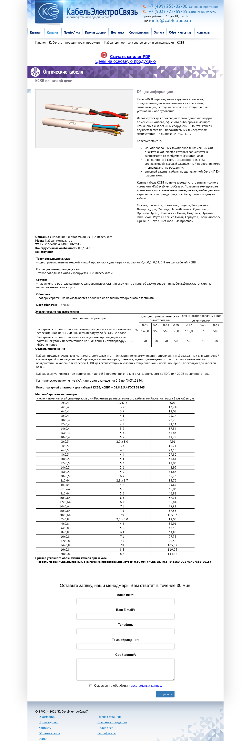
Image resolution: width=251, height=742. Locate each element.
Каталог (52, 32)
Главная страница (109, 717)
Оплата (159, 32)
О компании (47, 717)
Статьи (43, 739)
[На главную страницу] (145, 6)
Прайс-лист (105, 728)
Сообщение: (125, 654)
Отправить (165, 694)
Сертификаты (139, 32)
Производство (95, 32)
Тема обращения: (125, 639)
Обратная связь (180, 32)
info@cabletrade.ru (171, 20)
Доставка (117, 32)
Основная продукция (112, 722)
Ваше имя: (125, 595)
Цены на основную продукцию (125, 61)
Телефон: (125, 624)
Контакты (203, 32)
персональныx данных (145, 685)
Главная (35, 32)
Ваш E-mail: (125, 609)
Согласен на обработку (127, 685)
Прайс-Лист (72, 32)
